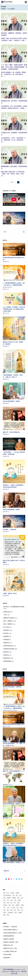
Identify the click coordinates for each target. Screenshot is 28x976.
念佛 (15, 900)
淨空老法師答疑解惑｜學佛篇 (11, 862)
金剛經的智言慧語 (9, 649)
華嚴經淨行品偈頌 (9, 618)
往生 (8, 900)
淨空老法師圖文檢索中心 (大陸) (13, 933)
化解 (20, 895)
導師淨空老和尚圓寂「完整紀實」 (12, 687)
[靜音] (21, 204)
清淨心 (21, 907)
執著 (18, 897)
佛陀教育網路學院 (9, 936)
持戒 (11, 902)
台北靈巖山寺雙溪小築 (10, 951)
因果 (4, 897)
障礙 (4, 915)
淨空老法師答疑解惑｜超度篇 (11, 803)
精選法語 (6, 642)
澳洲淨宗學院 (7, 954)
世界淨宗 (5, 785)
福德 (15, 910)
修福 (4, 892)
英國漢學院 (7, 957)
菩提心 (5, 912)
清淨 (17, 907)
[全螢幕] (23, 204)
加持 (17, 895)
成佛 (8, 902)
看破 (8, 910)
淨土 (4, 907)
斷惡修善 (5, 905)
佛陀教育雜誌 (7, 661)
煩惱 (4, 910)
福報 (11, 910)
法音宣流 (3, 8)
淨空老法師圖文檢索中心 (11, 930)
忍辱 (11, 900)
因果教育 (14, 897)
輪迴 (16, 912)
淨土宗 (8, 907)
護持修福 (5, 818)
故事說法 (6, 655)
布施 (22, 897)
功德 (13, 895)
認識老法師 (7, 612)
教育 (18, 902)
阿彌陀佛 (20, 912)
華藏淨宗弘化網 (8, 945)
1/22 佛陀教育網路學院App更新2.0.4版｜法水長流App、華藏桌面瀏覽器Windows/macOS (14, 708)
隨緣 (8, 915)
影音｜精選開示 (8, 624)
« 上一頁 (11, 182)
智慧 (9, 905)
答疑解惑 (6, 636)
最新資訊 (6, 652)
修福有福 (6, 639)
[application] (14, 199)
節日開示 (6, 633)
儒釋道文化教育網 (9, 939)
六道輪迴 (12, 892)
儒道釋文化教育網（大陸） (11, 942)
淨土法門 (13, 907)
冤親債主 (17, 892)
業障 (13, 905)
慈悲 (4, 902)
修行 (8, 892)
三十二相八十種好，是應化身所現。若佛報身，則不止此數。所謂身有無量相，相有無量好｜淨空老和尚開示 (14, 67)
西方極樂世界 (10, 912)
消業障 (22, 905)
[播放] (4, 204)
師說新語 (6, 630)
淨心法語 (6, 627)
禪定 (18, 910)
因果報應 (8, 897)
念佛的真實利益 (8, 646)
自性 (22, 910)
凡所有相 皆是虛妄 (7, 895)
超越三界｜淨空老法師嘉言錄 (11, 771)
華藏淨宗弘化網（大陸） (11, 948)
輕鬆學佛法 (7, 658)
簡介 (5, 615)
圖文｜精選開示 (8, 621)
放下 (15, 902)
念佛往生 (19, 900)
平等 (4, 900)
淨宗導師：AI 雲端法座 (10, 926)
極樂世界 (17, 905)
